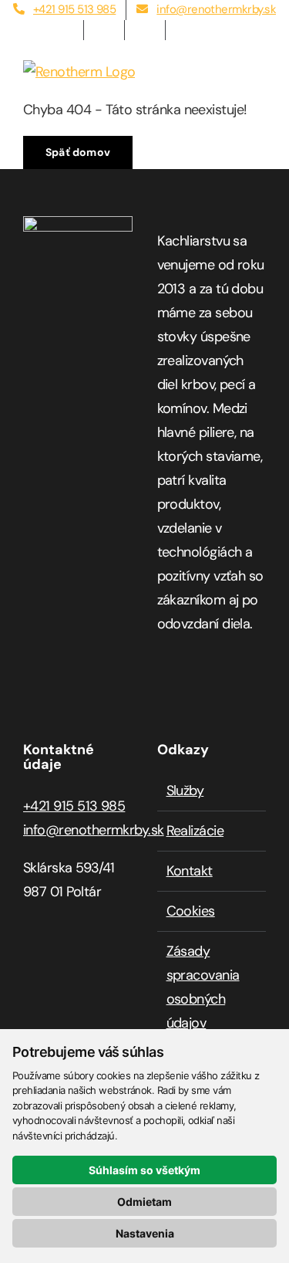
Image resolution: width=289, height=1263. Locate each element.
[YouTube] (210, 685)
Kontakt (189, 871)
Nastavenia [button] (145, 1233)
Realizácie (195, 830)
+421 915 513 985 (74, 806)
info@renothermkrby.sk (93, 830)
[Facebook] (163, 685)
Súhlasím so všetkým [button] (144, 1170)
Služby (185, 790)
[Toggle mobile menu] (260, 68)
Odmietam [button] (144, 1201)
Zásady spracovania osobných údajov (203, 987)
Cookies (190, 911)
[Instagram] (186, 685)
